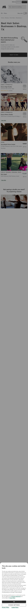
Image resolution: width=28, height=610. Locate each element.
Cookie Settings (14, 605)
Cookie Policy (15, 607)
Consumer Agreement (16, 596)
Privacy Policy (5, 607)
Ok (14, 601)
